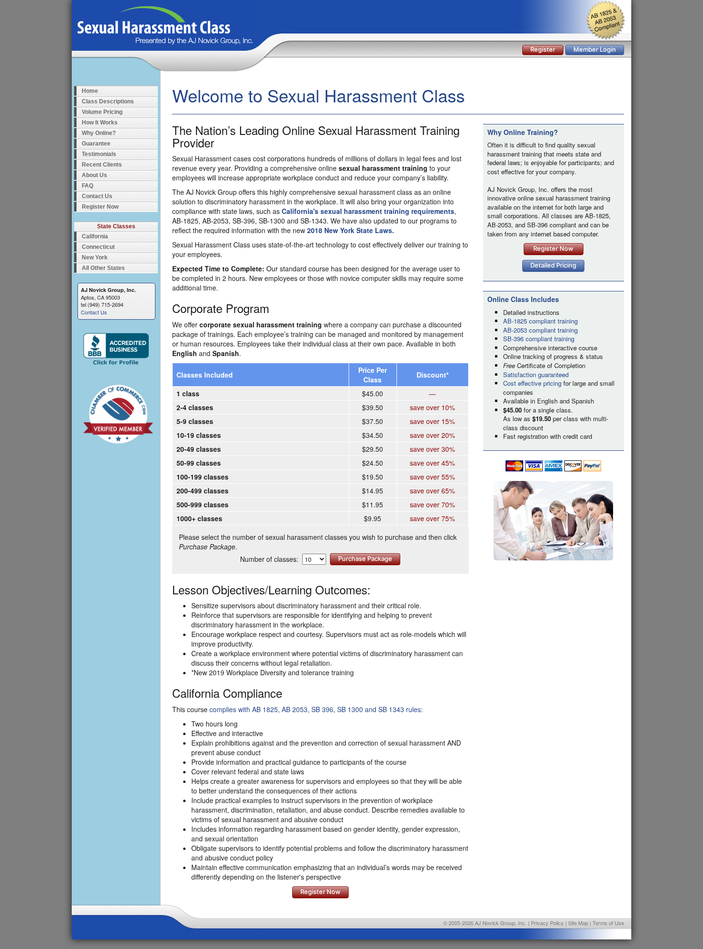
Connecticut (98, 247)
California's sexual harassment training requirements (368, 211)
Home (90, 91)
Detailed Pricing (553, 265)
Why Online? (99, 133)
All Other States (103, 268)
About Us (94, 175)
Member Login (594, 49)
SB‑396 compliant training (538, 338)
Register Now (100, 206)
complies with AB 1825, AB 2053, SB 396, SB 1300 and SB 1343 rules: (316, 709)
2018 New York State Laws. (350, 230)
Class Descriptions (108, 101)
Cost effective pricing (532, 383)
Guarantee (96, 143)
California (95, 236)
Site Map (578, 923)
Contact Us (97, 196)
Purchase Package (365, 558)
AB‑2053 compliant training (540, 330)
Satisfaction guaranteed (536, 374)
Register (542, 49)
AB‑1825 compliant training (540, 320)
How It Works (100, 122)
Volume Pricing (102, 112)
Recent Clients (102, 164)
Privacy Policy (547, 923)
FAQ (87, 185)
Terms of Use (608, 923)
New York (95, 257)
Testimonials (99, 154)
